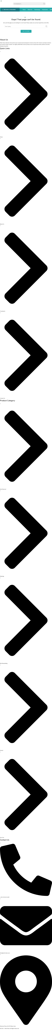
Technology (37, 9)
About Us (30, 9)
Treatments (45, 9)
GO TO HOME (26, 31)
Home (24, 9)
